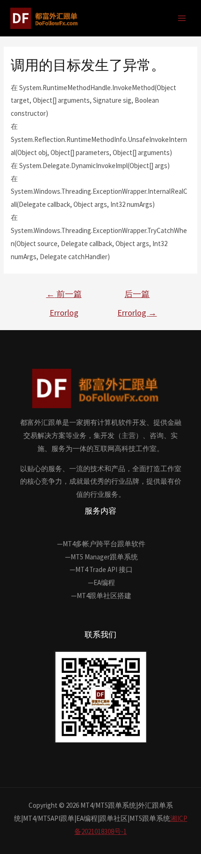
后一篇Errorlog (137, 296)
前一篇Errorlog (64, 296)
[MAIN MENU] (182, 18)
